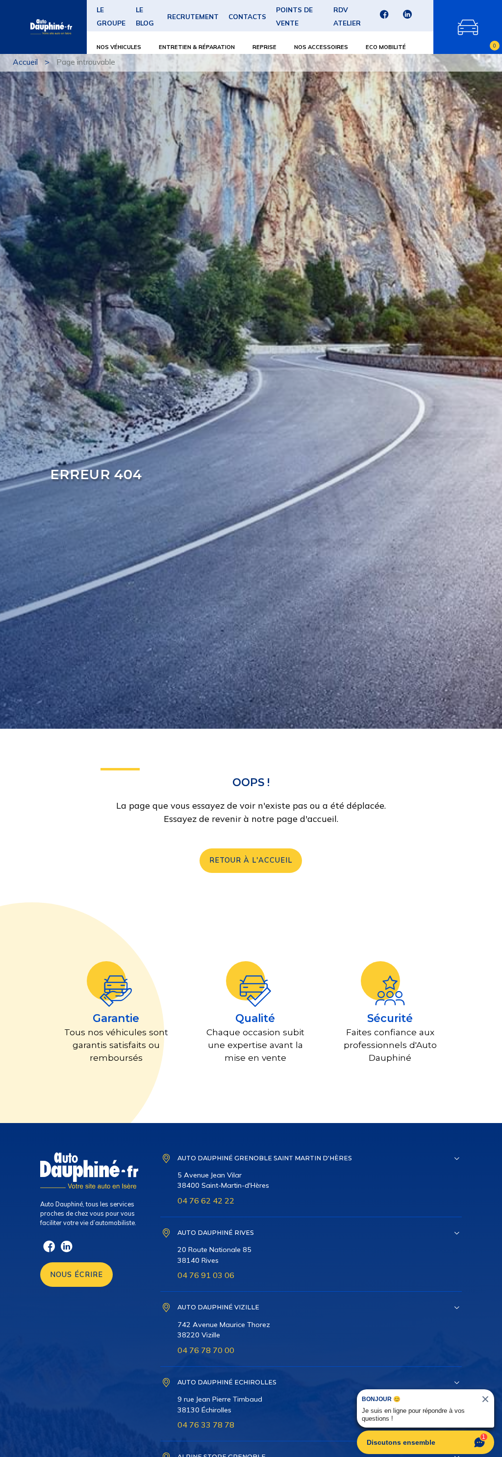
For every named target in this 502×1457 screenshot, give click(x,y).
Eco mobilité (386, 47)
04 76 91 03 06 (205, 1275)
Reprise (264, 47)
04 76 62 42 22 (205, 1200)
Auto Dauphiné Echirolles (226, 1382)
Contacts (247, 16)
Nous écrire (76, 1274)
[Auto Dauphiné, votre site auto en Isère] (37, 27)
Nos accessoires (321, 47)
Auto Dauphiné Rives (215, 1232)
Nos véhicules (119, 47)
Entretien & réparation (197, 47)
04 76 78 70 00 (205, 1350)
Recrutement (193, 16)
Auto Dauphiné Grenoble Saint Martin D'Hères (264, 1158)
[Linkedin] (407, 17)
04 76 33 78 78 (205, 1425)
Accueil (25, 62)
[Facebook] (384, 17)
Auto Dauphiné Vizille (218, 1307)
